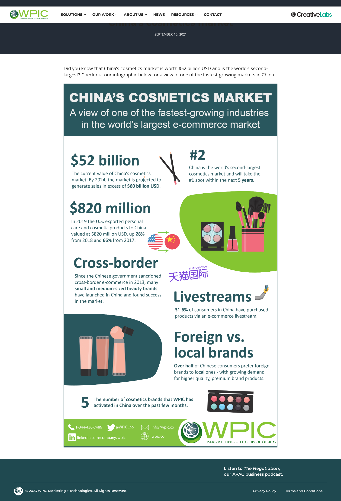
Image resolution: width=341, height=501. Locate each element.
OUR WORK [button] (103, 14)
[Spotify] (305, 471)
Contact (213, 14)
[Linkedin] (20, 471)
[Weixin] (61, 471)
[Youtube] (47, 471)
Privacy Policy (264, 491)
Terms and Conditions (303, 491)
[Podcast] (291, 471)
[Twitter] (33, 471)
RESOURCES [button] (182, 14)
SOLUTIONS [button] (71, 14)
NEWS (159, 14)
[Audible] (319, 471)
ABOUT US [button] (133, 14)
